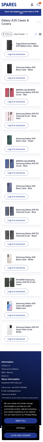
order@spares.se (14, 391)
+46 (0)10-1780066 (19, 387)
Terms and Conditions (9, 369)
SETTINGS (20, 428)
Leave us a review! (8, 394)
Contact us (5, 366)
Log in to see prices (16, 54)
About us (4, 376)
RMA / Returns (7, 372)
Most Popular (19, 34)
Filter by (8, 34)
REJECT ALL (21, 420)
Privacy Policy (31, 415)
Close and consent (21, 435)
